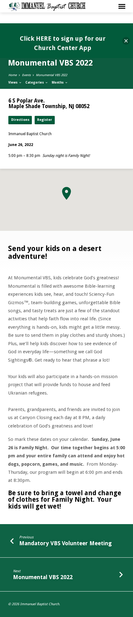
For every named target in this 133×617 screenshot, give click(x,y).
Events (26, 75)
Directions (20, 120)
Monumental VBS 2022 (51, 75)
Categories (35, 82)
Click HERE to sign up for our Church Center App (62, 43)
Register (44, 120)
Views (13, 82)
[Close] (126, 41)
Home (12, 75)
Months (58, 82)
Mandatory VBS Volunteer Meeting (65, 543)
